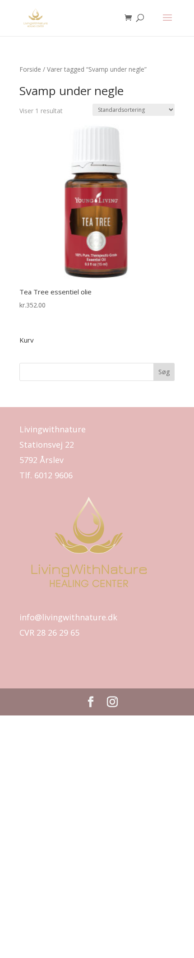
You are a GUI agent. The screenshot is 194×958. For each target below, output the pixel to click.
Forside (30, 69)
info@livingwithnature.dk (68, 617)
